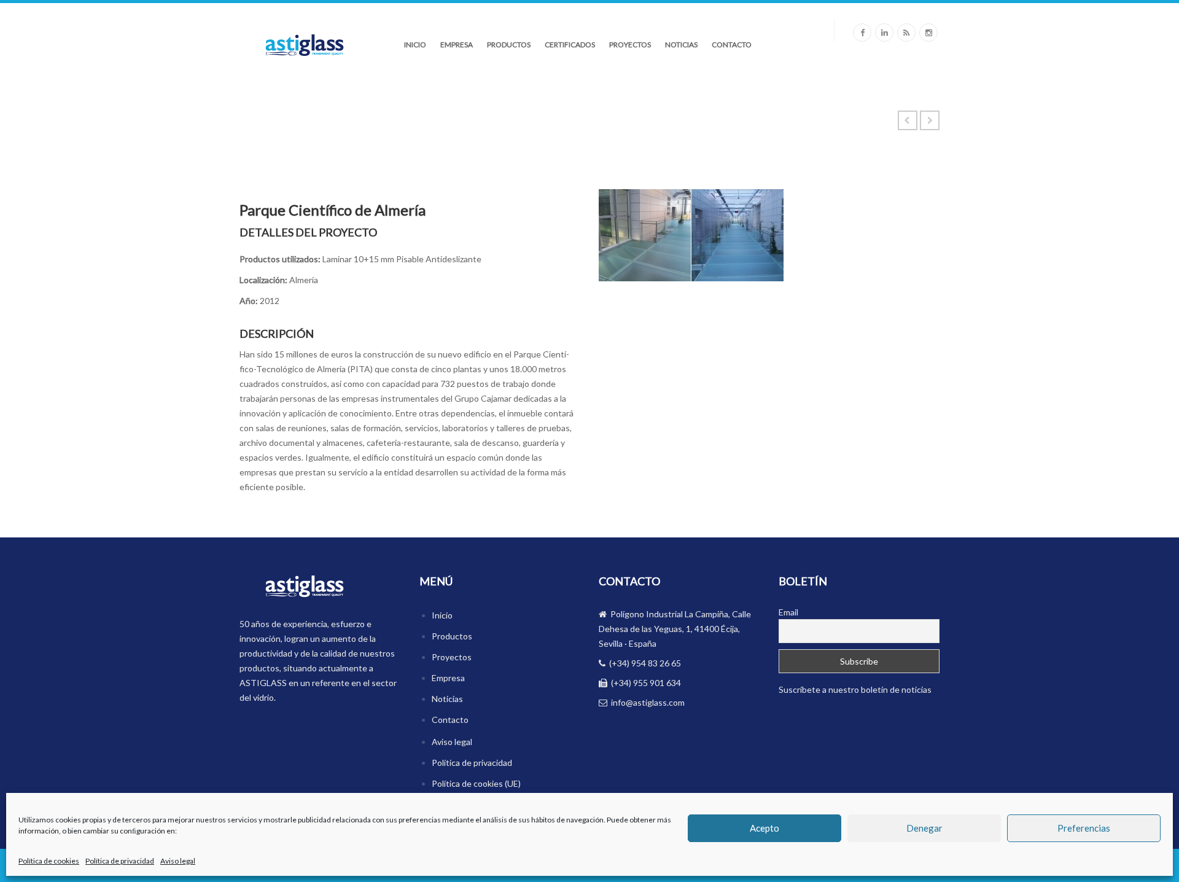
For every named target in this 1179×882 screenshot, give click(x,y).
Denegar (924, 828)
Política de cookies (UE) (476, 783)
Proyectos (630, 44)
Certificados (570, 44)
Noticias (681, 44)
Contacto (732, 44)
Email (788, 612)
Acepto (764, 828)
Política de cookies (48, 860)
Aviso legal (177, 860)
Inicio (415, 44)
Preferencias (1083, 828)
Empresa (456, 44)
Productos (509, 44)
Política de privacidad (119, 860)
